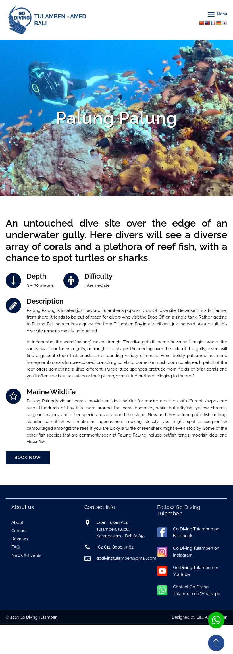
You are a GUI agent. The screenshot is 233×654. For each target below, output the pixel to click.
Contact (19, 530)
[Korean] (224, 23)
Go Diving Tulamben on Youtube (196, 571)
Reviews (19, 538)
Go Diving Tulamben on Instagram (196, 552)
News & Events (26, 555)
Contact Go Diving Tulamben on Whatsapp (196, 590)
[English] (207, 23)
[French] (212, 23)
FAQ (15, 547)
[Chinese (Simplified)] (201, 23)
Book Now (27, 457)
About (17, 522)
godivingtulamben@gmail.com (126, 558)
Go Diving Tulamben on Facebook (196, 532)
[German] (218, 23)
